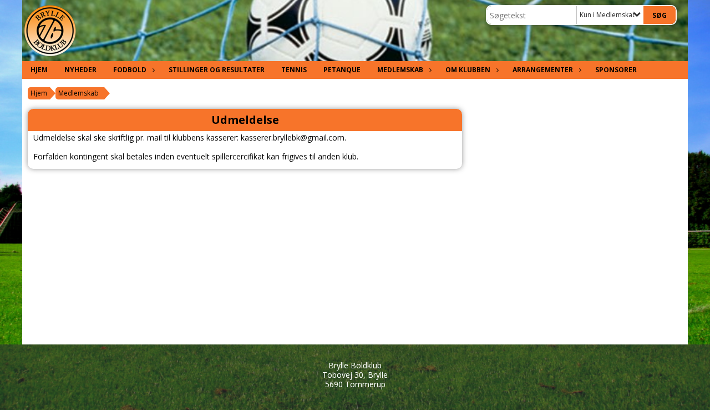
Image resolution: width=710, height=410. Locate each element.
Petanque (342, 69)
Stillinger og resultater (217, 69)
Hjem (39, 69)
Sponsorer (616, 69)
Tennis (294, 69)
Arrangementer (543, 69)
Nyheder (80, 69)
